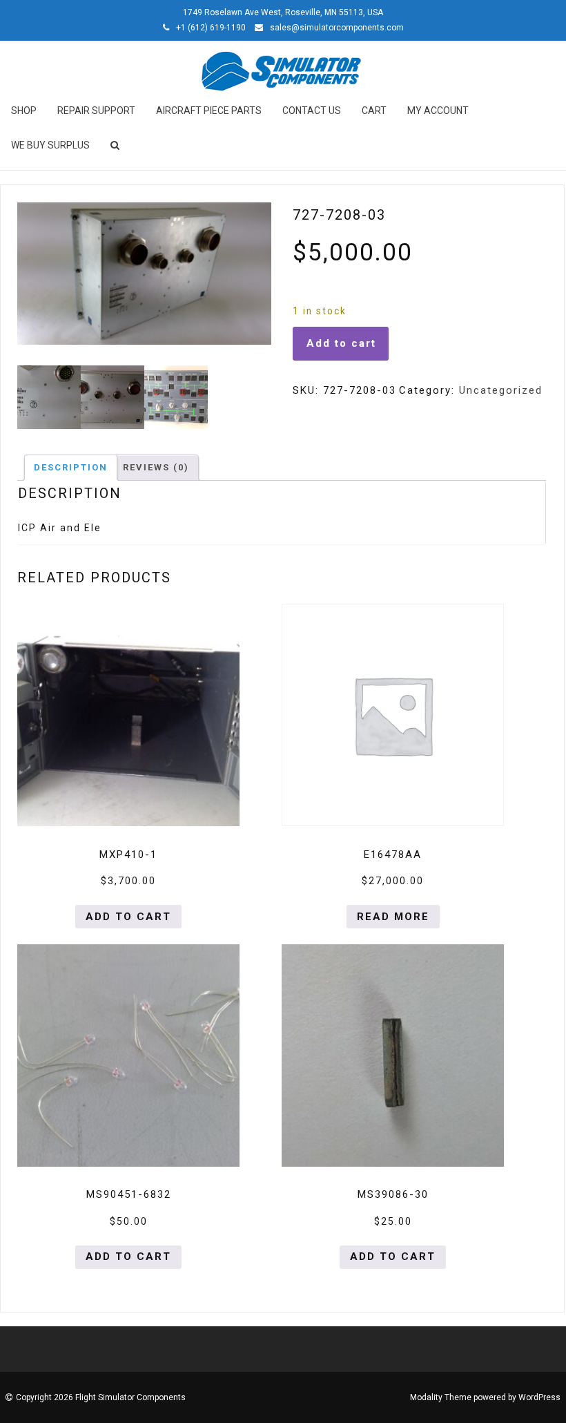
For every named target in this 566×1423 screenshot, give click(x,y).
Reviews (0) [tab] (156, 467)
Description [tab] (71, 467)
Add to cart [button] (128, 916)
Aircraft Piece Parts (209, 110)
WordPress (539, 1397)
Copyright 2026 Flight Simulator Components (101, 1397)
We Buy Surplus (50, 145)
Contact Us (311, 110)
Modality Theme (440, 1397)
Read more (393, 916)
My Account (438, 110)
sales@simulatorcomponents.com (337, 27)
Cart (374, 110)
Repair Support (96, 110)
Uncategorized (501, 390)
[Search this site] (116, 145)
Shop (24, 110)
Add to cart (341, 343)
